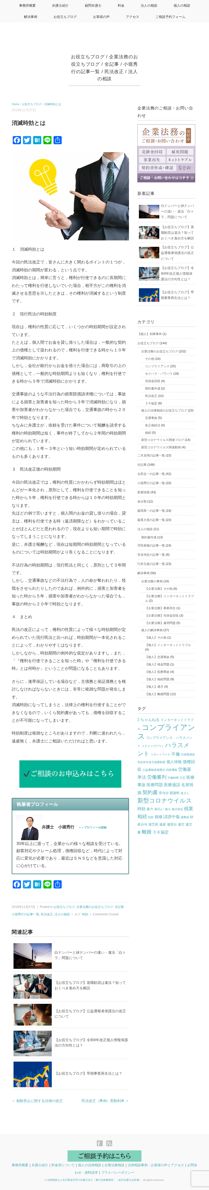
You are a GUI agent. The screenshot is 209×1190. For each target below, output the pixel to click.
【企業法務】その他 (159, 589)
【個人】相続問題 (157, 679)
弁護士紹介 (60, 5)
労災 (182, 777)
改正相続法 (152, 425)
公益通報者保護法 (153, 769)
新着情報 (143, 492)
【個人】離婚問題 (157, 694)
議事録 (185, 817)
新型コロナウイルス (164, 800)
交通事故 (151, 418)
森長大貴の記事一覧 (151, 520)
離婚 (146, 832)
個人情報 (174, 762)
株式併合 (177, 809)
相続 (148, 433)
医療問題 (155, 785)
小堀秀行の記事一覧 (25, 914)
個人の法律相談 (89, 1165)
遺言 (181, 824)
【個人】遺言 (154, 686)
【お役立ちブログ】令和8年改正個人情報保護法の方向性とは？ (177, 273)
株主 (168, 809)
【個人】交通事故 (157, 657)
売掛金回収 (152, 381)
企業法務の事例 (152, 581)
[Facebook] (101, 1144)
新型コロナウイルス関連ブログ (162, 440)
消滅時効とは (52, 104)
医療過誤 (172, 785)
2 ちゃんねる (148, 720)
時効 (85, 914)
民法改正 (114, 71)
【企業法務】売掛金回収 (162, 615)
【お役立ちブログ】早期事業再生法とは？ (88, 1073)
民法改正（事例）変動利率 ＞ (105, 1101)
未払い (159, 809)
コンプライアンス (157, 366)
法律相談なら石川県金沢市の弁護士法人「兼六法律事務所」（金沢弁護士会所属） (94, 1179)
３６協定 (151, 403)
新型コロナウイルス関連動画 (161, 447)
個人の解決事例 (152, 630)
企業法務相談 (114, 1165)
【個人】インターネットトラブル (168, 645)
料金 (121, 5)
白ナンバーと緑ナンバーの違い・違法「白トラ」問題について (177, 211)
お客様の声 (101, 17)
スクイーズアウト (153, 746)
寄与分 (164, 793)
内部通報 (171, 769)
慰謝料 (175, 793)
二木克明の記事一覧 (151, 455)
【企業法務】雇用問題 (160, 623)
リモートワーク (160, 754)
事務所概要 (27, 5)
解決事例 (30, 17)
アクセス (132, 17)
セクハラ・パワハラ (159, 373)
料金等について (63, 1165)
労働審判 (156, 777)
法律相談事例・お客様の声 (147, 1165)
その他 (149, 359)
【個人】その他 (155, 637)
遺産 (162, 824)
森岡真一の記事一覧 (151, 511)
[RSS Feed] (109, 1144)
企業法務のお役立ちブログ (94, 907)
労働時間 (173, 777)
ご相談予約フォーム (170, 17)
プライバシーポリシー (117, 1172)
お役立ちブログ (65, 17)
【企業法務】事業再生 (160, 608)
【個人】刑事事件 (149, 334)
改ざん (185, 793)
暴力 (150, 809)
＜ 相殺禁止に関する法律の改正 (37, 1101)
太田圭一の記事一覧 (151, 474)
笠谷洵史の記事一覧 (151, 555)
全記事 (111, 64)
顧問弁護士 (93, 5)
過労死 (153, 824)
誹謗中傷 (171, 817)
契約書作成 (152, 388)
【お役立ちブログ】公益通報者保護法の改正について (177, 252)
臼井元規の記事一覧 (151, 564)
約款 (151, 817)
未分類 (142, 501)
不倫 (175, 754)
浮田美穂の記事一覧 (151, 545)
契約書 (150, 792)
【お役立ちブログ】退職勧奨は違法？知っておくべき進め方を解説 (177, 232)
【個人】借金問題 (157, 664)
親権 (158, 817)
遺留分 (172, 824)
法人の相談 (149, 5)
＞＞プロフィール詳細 (93, 827)
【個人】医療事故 (157, 672)
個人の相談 (182, 5)
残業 (188, 808)
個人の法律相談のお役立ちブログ (164, 410)
